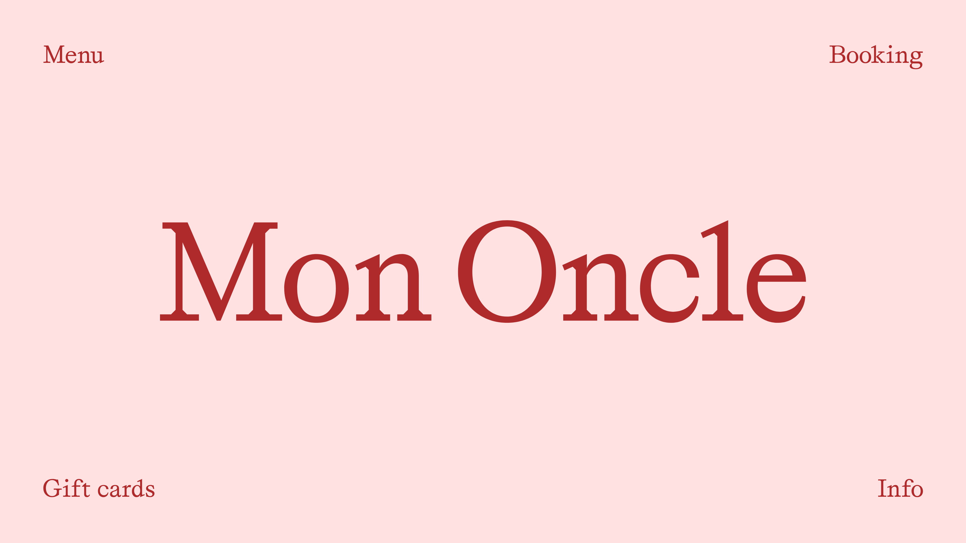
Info (900, 488)
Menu (74, 54)
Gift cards (99, 488)
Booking (876, 54)
